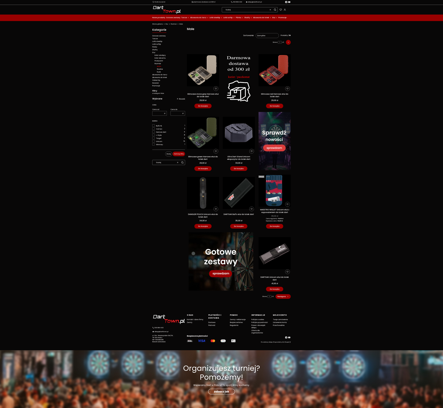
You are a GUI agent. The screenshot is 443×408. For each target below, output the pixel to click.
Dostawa (211, 322)
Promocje (156, 86)
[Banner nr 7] (221, 261)
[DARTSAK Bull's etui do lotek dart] (239, 193)
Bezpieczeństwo (236, 322)
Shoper (287, 342)
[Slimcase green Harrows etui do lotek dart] (203, 133)
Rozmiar (174, 24)
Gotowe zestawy (159, 36)
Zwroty (189, 322)
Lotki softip (156, 44)
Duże (159, 72)
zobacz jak (221, 391)
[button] (275, 10)
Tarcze (155, 38)
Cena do (174, 109)
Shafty (155, 50)
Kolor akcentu (160, 58)
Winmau (159, 144)
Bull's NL (159, 126)
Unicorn (159, 141)
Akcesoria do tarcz (159, 74)
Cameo (159, 129)
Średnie (160, 69)
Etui (167, 24)
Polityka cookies (257, 319)
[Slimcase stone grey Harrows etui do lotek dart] (203, 70)
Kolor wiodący (160, 55)
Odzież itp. (156, 80)
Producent (159, 61)
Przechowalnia (278, 325)
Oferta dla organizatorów (257, 331)
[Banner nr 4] (275, 141)
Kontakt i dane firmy (195, 319)
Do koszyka (203, 106)
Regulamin (234, 325)
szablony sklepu (267, 342)
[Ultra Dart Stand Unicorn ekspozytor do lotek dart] (239, 133)
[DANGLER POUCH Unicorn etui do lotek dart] (203, 193)
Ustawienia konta (280, 322)
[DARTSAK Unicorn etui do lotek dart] (275, 253)
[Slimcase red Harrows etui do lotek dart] (275, 70)
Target (159, 138)
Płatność (211, 325)
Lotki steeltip (157, 41)
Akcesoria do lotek (159, 77)
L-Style (159, 135)
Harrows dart (161, 132)
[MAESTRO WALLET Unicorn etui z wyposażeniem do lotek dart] (275, 191)
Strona (275, 42)
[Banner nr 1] (239, 78)
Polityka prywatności (259, 322)
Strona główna (157, 24)
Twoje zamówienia (280, 319)
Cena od (155, 109)
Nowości (155, 83)
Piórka (154, 47)
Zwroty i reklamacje (238, 319)
